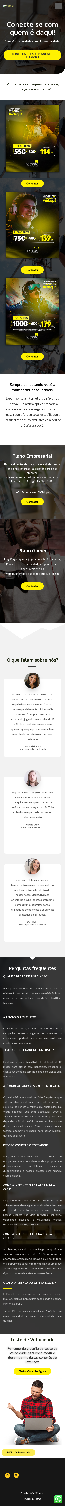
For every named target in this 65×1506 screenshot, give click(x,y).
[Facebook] (7, 1475)
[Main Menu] (58, 6)
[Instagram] (16, 1475)
